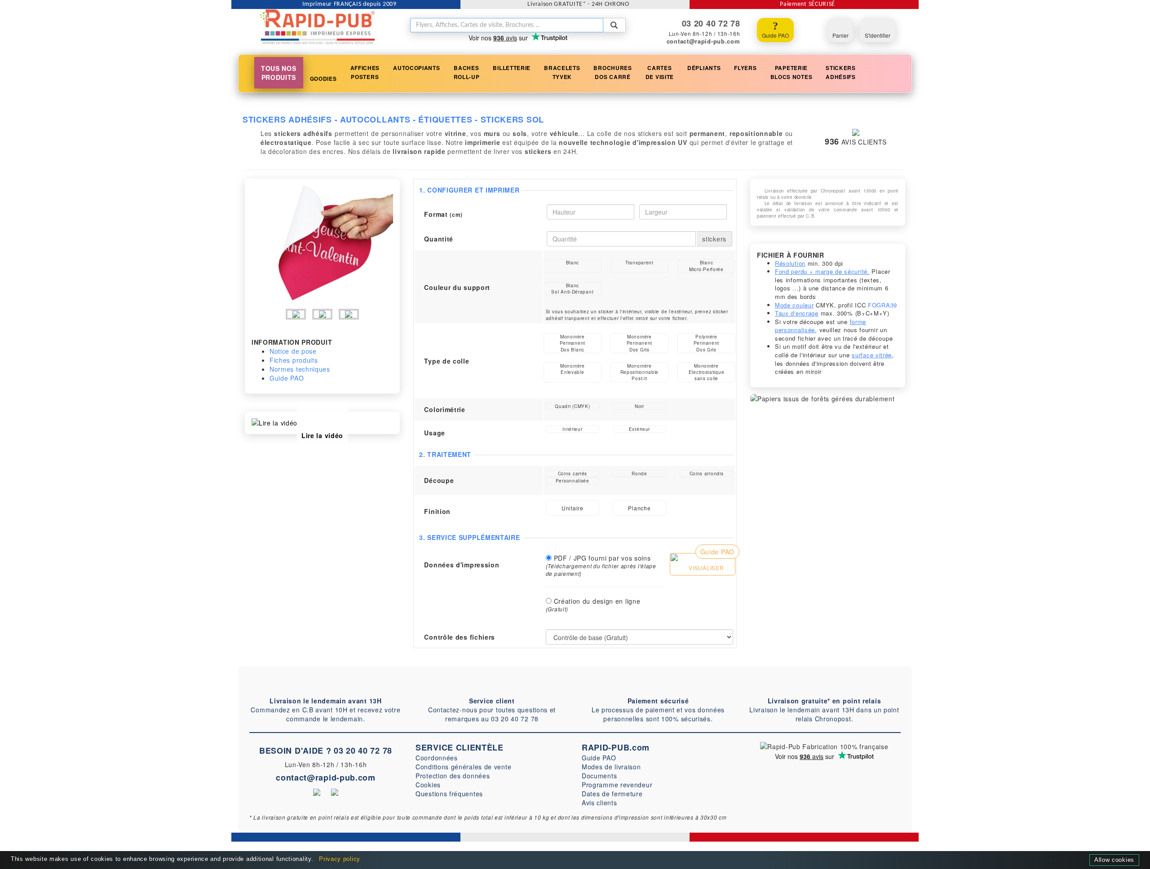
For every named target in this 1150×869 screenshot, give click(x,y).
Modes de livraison (611, 766)
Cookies (428, 784)
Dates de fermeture (612, 793)
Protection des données (453, 775)
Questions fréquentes (449, 793)
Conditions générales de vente (463, 766)
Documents (599, 775)
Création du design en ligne (597, 601)
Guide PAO (775, 35)
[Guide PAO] (674, 556)
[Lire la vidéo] (274, 421)
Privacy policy (339, 859)
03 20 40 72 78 (363, 750)
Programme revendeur (617, 784)
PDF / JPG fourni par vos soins (602, 557)
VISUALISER (705, 567)
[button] (365, 72)
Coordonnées (437, 757)
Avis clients (599, 802)
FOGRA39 (882, 305)
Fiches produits (294, 360)
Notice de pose (293, 351)
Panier (840, 35)
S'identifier (877, 35)
